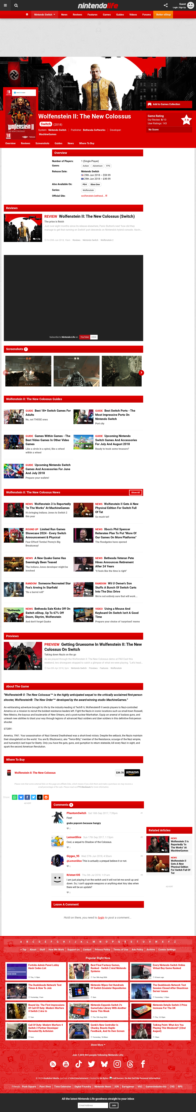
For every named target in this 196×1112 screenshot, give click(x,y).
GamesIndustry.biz (156, 1086)
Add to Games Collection (166, 104)
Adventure (97, 166)
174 (38, 239)
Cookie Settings (167, 949)
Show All (135, 492)
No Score (154, 129)
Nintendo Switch (57, 130)
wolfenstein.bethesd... (93, 195)
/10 (163, 119)
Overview (10, 143)
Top (24, 949)
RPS (180, 1086)
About (33, 949)
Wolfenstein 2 (107, 240)
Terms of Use (120, 949)
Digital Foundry (83, 1086)
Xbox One (95, 184)
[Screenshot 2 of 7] (77, 371)
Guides (58, 143)
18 (90, 568)
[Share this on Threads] (40, 797)
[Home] (27, 14)
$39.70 (120, 772)
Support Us (73, 949)
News (71, 143)
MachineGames (47, 134)
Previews (93, 668)
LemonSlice (74, 837)
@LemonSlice (74, 860)
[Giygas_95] (57, 865)
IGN (117, 1086)
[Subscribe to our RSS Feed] (53, 1064)
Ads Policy (137, 949)
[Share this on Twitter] (33, 797)
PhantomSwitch (76, 813)
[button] (141, 373)
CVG (172, 1086)
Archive (151, 949)
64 (90, 594)
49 (20, 539)
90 (90, 539)
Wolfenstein (88, 190)
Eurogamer (128, 1086)
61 (20, 475)
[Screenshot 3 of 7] (125, 371)
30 (20, 594)
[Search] (16, 5)
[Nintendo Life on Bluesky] (104, 1064)
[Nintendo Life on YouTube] (66, 1064)
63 (90, 514)
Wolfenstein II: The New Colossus (35, 772)
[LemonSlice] (57, 846)
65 (20, 619)
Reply (75, 828)
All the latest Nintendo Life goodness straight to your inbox (98, 1098)
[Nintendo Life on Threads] (130, 1064)
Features (104, 668)
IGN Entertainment (79, 1078)
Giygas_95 (73, 856)
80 (90, 446)
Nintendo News (102, 1086)
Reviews (25, 143)
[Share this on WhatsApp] (14, 797)
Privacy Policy (102, 949)
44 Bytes (104, 1078)
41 (20, 421)
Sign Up (182, 7)
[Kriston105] (57, 884)
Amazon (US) (132, 772)
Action (86, 166)
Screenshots (42, 143)
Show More (97, 1044)
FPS (108, 166)
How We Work (56, 949)
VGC (140, 1086)
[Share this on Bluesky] (21, 797)
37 (20, 568)
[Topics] (5, 5)
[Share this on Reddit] (46, 797)
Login (175, 7)
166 (89, 421)
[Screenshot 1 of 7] (28, 371)
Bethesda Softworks (94, 130)
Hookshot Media (51, 1078)
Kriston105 (73, 874)
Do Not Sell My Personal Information (142, 1078)
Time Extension (62, 1086)
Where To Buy (86, 143)
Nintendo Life (68, 337)
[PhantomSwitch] (57, 822)
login (101, 917)
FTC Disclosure (84, 787)
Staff (42, 949)
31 (20, 514)
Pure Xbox (45, 1086)
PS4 (85, 184)
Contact (87, 949)
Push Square (29, 1086)
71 (20, 446)
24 (90, 619)
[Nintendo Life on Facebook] (143, 1064)
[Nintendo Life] (98, 5)
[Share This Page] (165, 5)
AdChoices (118, 1078)
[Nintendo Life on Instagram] (117, 1064)
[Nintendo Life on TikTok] (78, 1064)
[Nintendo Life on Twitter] (91, 1064)
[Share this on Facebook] (27, 797)
